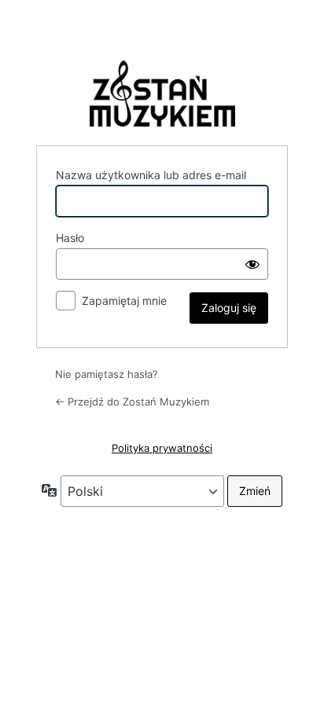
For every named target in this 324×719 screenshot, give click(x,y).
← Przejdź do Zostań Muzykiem (132, 401)
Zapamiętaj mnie (124, 300)
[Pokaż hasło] (252, 264)
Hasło (70, 237)
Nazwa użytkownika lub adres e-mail (151, 175)
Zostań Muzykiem (162, 94)
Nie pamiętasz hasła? (106, 374)
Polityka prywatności (162, 448)
